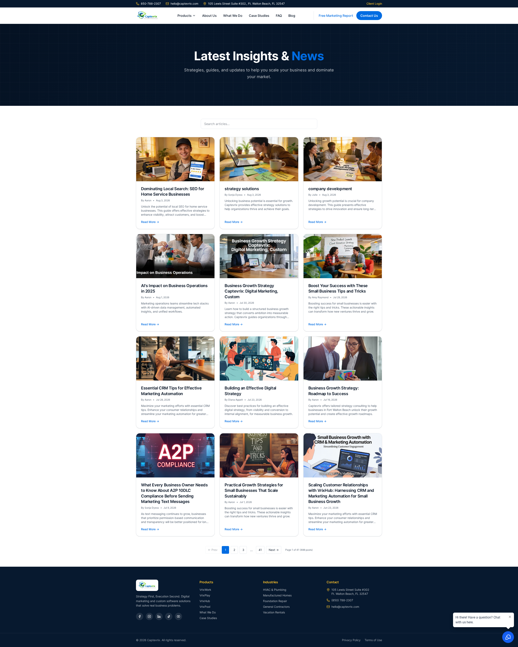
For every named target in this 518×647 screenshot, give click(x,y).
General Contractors (276, 606)
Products (184, 16)
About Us (209, 16)
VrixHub (205, 601)
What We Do (232, 16)
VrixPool (205, 606)
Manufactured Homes (277, 595)
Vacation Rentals (274, 612)
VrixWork (205, 589)
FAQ (279, 16)
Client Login (374, 3)
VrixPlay (205, 595)
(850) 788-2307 (342, 600)
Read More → (150, 222)
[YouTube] (178, 616)
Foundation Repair (275, 601)
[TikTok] (168, 616)
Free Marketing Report (336, 16)
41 (260, 550)
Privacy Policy (351, 640)
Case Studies (259, 16)
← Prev (213, 550)
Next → (274, 550)
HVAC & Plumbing (274, 589)
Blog (291, 16)
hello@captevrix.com (184, 3)
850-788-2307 (151, 3)
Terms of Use (373, 640)
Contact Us (369, 16)
